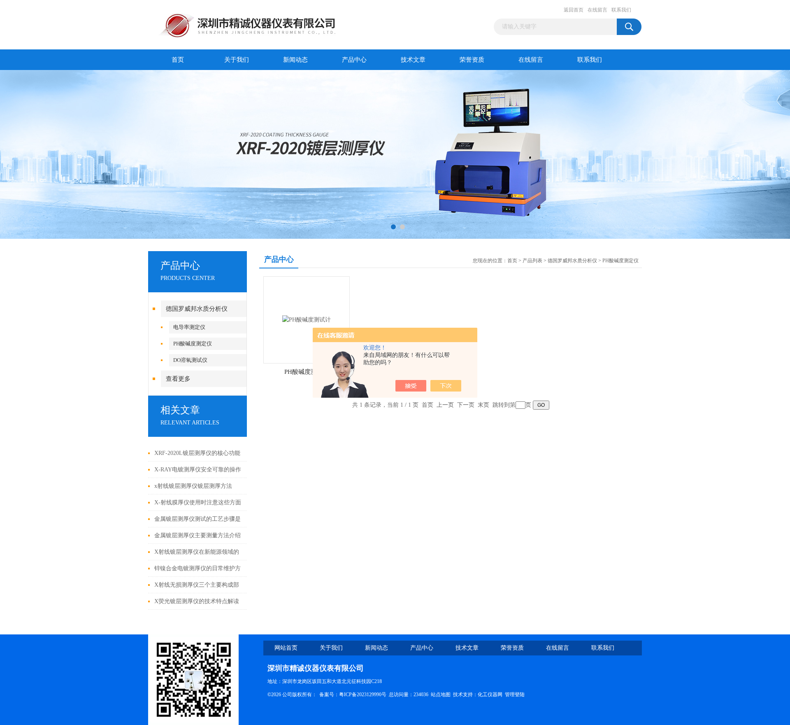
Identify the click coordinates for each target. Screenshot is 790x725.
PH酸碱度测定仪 (192, 343)
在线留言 (597, 10)
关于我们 (236, 59)
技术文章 (413, 59)
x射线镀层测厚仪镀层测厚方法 (193, 486)
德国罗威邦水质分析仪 (197, 308)
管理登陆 (515, 694)
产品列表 (532, 260)
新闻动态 (295, 59)
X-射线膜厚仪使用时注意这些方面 (197, 502)
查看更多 (178, 378)
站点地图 (441, 694)
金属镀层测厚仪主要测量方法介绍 (197, 535)
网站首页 (285, 648)
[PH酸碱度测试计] (306, 319)
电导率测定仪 (189, 327)
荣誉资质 (472, 59)
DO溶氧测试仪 (190, 360)
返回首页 (573, 10)
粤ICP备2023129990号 (362, 694)
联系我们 (621, 10)
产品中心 (354, 59)
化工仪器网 (490, 694)
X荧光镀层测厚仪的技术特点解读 (196, 601)
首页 (178, 59)
